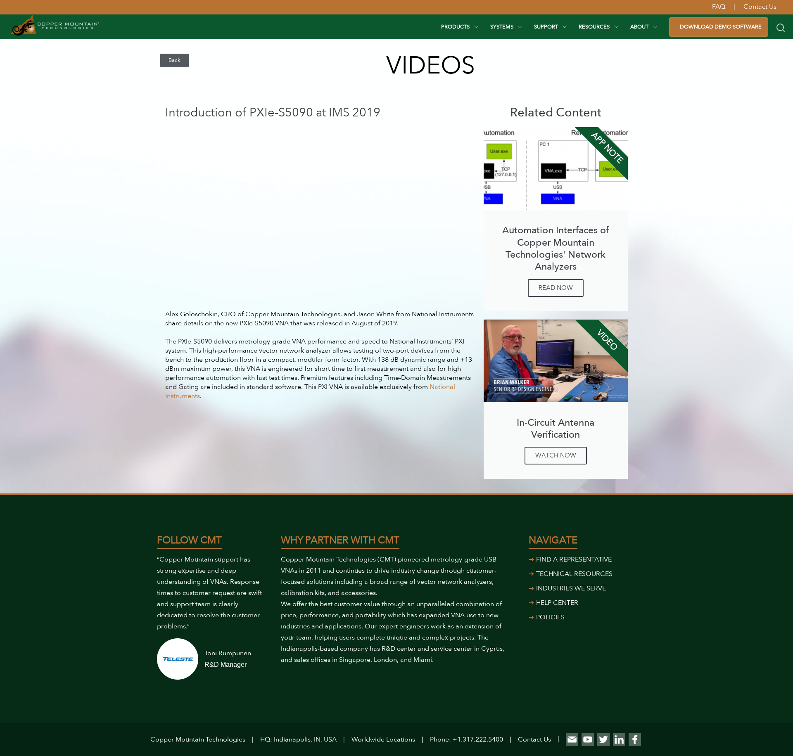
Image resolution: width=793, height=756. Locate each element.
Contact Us (534, 739)
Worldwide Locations (383, 739)
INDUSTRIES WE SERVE (571, 588)
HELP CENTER (557, 602)
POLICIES (550, 617)
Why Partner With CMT (340, 540)
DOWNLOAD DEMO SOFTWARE (721, 27)
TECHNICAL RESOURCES (574, 573)
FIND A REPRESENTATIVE (574, 559)
